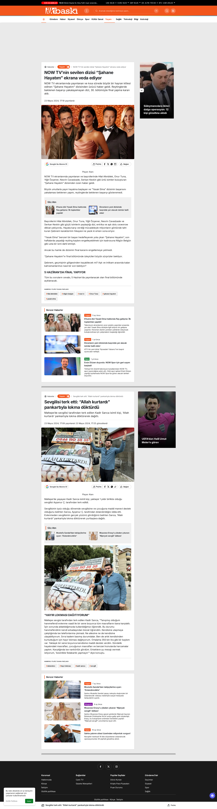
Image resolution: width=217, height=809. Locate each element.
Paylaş (173, 805)
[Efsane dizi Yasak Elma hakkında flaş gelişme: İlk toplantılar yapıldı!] (66, 210)
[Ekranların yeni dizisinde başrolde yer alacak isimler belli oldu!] (109, 210)
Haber (87, 730)
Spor (87, 359)
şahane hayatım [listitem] (109, 294)
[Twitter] (108, 767)
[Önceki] (142, 90)
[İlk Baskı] (61, 10)
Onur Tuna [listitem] (93, 294)
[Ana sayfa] (44, 19)
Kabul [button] (29, 801)
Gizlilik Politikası (11, 801)
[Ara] (166, 10)
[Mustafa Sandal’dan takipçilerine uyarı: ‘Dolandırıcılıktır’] (66, 536)
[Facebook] (100, 767)
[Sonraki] (172, 90)
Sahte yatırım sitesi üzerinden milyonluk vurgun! (107, 733)
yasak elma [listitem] (51, 299)
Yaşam (87, 315)
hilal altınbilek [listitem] (51, 294)
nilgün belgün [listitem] (67, 294)
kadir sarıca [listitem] (80, 666)
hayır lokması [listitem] (65, 666)
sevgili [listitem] (93, 666)
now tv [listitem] (81, 294)
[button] (173, 10)
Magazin (88, 704)
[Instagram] (117, 767)
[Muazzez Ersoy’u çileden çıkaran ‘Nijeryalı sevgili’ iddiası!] (109, 536)
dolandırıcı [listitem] (50, 666)
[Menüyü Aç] (86, 10)
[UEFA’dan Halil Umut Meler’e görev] (157, 419)
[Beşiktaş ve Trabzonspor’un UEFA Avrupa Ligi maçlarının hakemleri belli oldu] (157, 90)
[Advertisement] (108, 42)
